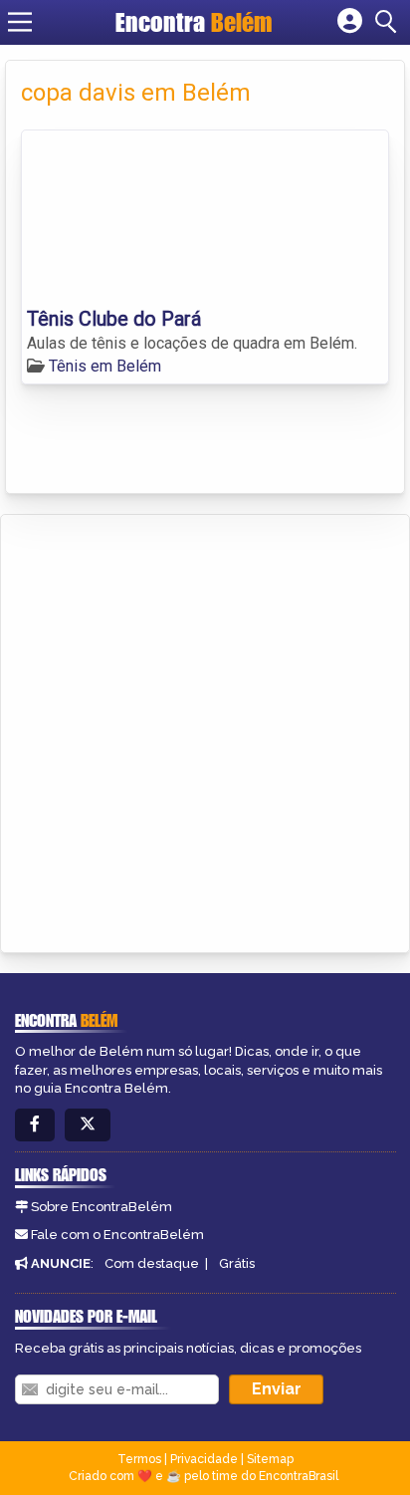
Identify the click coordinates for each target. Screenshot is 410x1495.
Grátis (237, 1263)
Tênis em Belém (105, 366)
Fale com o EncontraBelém (117, 1234)
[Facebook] (35, 1125)
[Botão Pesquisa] (389, 22)
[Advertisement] (205, 730)
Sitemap (270, 1459)
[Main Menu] (20, 22)
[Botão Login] (349, 22)
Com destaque (151, 1263)
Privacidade (204, 1459)
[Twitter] (87, 1125)
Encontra (194, 22)
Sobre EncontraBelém (101, 1206)
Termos (139, 1459)
